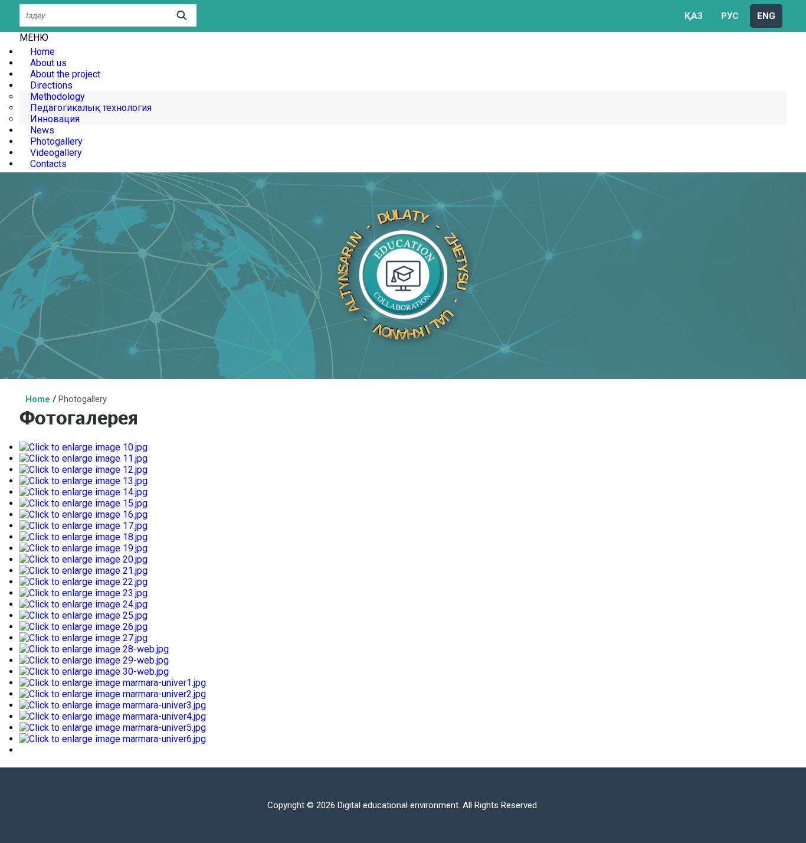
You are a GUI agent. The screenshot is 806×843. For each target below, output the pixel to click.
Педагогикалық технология (91, 107)
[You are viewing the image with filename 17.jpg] (83, 525)
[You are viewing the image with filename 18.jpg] (83, 537)
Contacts (48, 163)
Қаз (693, 16)
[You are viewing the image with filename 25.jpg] (83, 615)
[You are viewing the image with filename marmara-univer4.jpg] (112, 716)
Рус (730, 16)
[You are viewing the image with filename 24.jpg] (83, 604)
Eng (766, 16)
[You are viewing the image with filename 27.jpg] (83, 637)
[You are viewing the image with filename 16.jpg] (83, 514)
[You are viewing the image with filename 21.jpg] (83, 570)
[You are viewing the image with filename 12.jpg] (83, 469)
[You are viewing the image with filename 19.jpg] (83, 548)
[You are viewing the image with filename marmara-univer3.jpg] (112, 705)
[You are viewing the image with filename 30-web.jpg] (94, 671)
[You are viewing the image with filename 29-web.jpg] (94, 660)
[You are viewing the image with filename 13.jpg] (83, 480)
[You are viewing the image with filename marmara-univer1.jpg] (112, 682)
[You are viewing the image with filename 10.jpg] (83, 447)
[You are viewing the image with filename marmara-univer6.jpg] (112, 738)
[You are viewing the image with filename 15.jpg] (83, 503)
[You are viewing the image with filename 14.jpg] (83, 492)
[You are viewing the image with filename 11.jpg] (83, 458)
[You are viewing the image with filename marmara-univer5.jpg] (112, 727)
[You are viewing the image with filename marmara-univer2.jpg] (112, 694)
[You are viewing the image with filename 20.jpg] (83, 559)
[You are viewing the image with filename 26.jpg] (83, 626)
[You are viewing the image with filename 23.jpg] (83, 593)
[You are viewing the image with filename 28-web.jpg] (94, 649)
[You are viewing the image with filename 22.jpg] (83, 581)
